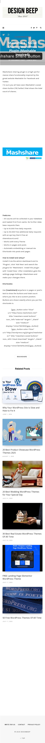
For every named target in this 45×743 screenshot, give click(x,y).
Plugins (18, 37)
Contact (21, 724)
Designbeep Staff (18, 60)
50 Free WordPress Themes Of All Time (22, 617)
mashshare (22, 357)
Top (23, 738)
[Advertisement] (22, 119)
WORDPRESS (25, 37)
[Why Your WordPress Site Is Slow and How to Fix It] (22, 390)
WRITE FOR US (10, 724)
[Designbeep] (22, 12)
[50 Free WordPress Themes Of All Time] (22, 600)
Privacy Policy (34, 724)
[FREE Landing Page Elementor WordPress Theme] (22, 558)
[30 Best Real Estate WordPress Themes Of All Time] (22, 516)
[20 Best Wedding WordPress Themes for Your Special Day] (22, 474)
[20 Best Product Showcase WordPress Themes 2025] (22, 432)
